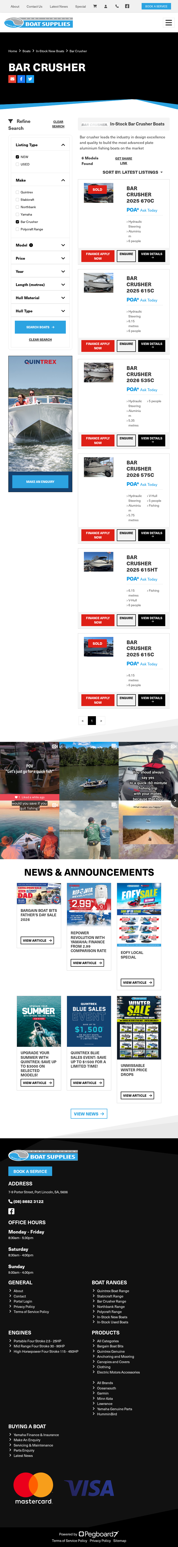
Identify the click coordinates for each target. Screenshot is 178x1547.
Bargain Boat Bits (110, 1346)
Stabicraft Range (110, 1296)
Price (20, 258)
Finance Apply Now (98, 256)
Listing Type (27, 144)
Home (12, 51)
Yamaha (26, 214)
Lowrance (104, 1403)
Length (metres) (30, 284)
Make (21, 180)
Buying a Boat (27, 1426)
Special (80, 6)
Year (20, 271)
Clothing (104, 1366)
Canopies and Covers (113, 1361)
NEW (24, 156)
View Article (35, 940)
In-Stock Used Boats (112, 1322)
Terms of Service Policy (31, 1311)
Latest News (59, 6)
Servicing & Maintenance (33, 1445)
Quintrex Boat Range (113, 1290)
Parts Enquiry (24, 1450)
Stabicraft (27, 199)
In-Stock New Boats (50, 51)
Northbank (28, 206)
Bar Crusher (29, 221)
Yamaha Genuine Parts (114, 1408)
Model (21, 245)
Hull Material (27, 297)
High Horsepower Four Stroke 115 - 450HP (46, 1351)
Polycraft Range (32, 229)
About (15, 6)
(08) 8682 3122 (28, 1201)
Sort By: (130, 172)
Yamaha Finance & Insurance (36, 1434)
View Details (151, 254)
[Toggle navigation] (169, 22)
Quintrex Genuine (111, 1351)
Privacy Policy (24, 1306)
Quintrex (27, 192)
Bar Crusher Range (111, 1301)
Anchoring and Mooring (115, 1356)
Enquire (126, 254)
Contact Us (34, 6)
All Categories (108, 1340)
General (20, 1282)
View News (86, 1114)
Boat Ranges (109, 1282)
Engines (19, 1332)
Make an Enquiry (40, 481)
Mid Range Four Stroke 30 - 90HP (39, 1346)
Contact (20, 1296)
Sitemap (119, 1540)
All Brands (105, 1382)
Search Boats (37, 327)
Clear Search (58, 123)
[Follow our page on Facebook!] (127, 6)
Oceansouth (106, 1388)
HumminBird (107, 1413)
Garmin (103, 1393)
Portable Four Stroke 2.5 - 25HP (37, 1340)
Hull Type (24, 311)
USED (25, 164)
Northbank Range (111, 1306)
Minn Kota (105, 1398)
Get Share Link (123, 160)
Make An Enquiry (27, 1439)
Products (106, 1332)
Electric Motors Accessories (118, 1372)
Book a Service (30, 1171)
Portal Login (23, 1301)
